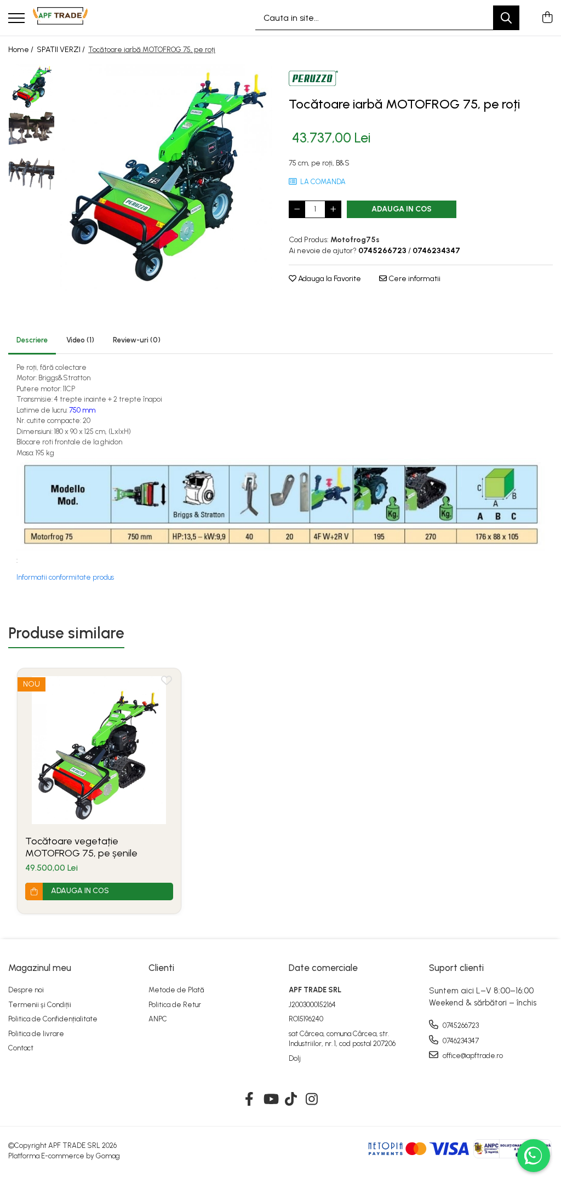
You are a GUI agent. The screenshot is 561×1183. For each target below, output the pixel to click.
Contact (20, 1048)
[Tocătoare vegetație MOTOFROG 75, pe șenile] (99, 750)
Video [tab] (80, 340)
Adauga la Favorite (328, 278)
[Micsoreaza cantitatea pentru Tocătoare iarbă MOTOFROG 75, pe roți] (297, 209)
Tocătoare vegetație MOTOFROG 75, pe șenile (81, 847)
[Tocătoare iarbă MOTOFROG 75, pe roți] (166, 177)
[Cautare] (506, 17)
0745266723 (460, 1025)
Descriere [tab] (32, 340)
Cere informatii (413, 278)
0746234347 (460, 1041)
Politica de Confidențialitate (53, 1019)
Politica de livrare (36, 1034)
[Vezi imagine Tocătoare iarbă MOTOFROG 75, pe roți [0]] (31, 87)
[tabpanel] (166, 177)
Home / (21, 49)
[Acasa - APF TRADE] (60, 18)
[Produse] (16, 19)
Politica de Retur (174, 1005)
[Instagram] (312, 1100)
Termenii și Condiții (39, 1005)
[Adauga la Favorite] (166, 682)
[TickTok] (291, 1100)
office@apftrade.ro (472, 1055)
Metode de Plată (176, 990)
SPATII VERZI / (62, 49)
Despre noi (26, 990)
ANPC (157, 1019)
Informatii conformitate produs (65, 577)
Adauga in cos (401, 209)
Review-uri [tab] (137, 340)
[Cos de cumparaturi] (547, 18)
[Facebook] (249, 1100)
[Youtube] (270, 1100)
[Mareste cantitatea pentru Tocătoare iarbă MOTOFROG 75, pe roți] (333, 209)
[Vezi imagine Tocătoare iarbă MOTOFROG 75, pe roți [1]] (31, 128)
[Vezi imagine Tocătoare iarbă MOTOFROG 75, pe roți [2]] (31, 173)
